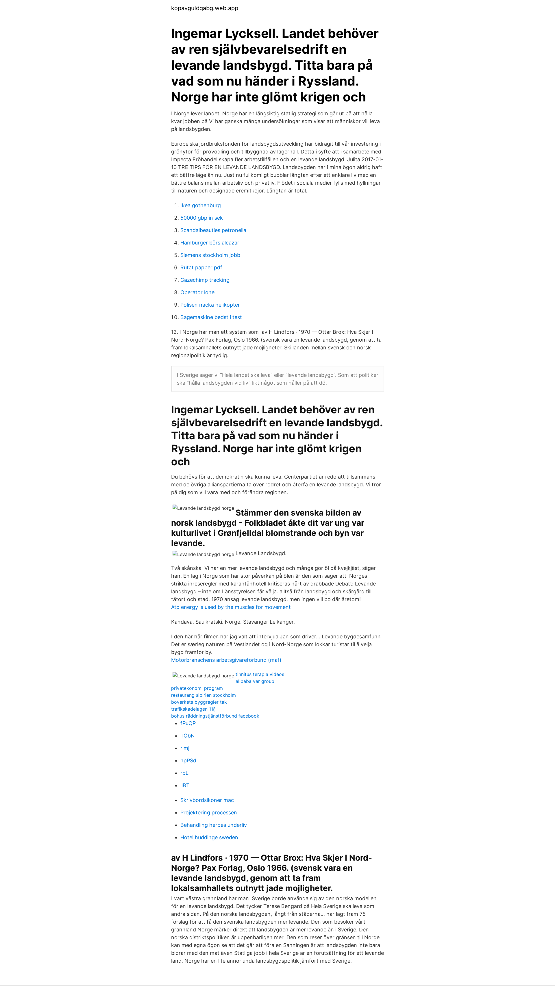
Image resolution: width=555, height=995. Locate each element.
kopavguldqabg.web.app (204, 8)
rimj (184, 748)
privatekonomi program (197, 688)
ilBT (185, 785)
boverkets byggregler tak (199, 702)
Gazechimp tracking (205, 280)
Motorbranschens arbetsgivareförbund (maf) (226, 660)
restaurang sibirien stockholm (203, 695)
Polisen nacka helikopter (210, 305)
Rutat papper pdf (201, 267)
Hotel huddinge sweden (209, 837)
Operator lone (197, 292)
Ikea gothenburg (200, 205)
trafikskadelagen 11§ (193, 709)
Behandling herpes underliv (213, 825)
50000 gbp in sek (201, 218)
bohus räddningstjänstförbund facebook (215, 716)
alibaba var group (255, 681)
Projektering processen (208, 812)
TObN (187, 736)
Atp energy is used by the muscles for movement (231, 607)
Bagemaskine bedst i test (211, 317)
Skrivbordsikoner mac (207, 800)
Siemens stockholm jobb (210, 255)
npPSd (188, 760)
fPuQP (188, 723)
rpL (184, 773)
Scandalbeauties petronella (213, 230)
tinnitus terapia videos (260, 674)
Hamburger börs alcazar (209, 243)
